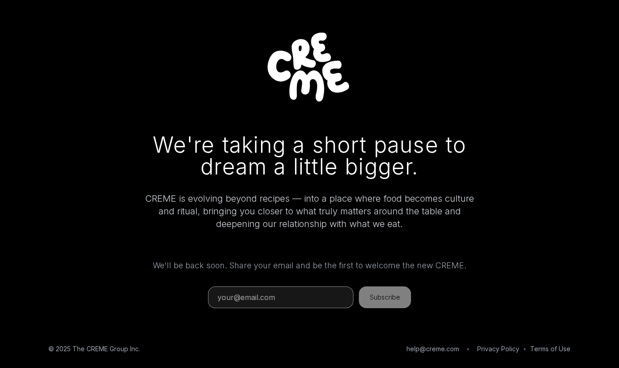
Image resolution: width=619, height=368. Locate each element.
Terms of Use (550, 349)
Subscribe (385, 297)
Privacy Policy (498, 349)
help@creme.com (432, 349)
